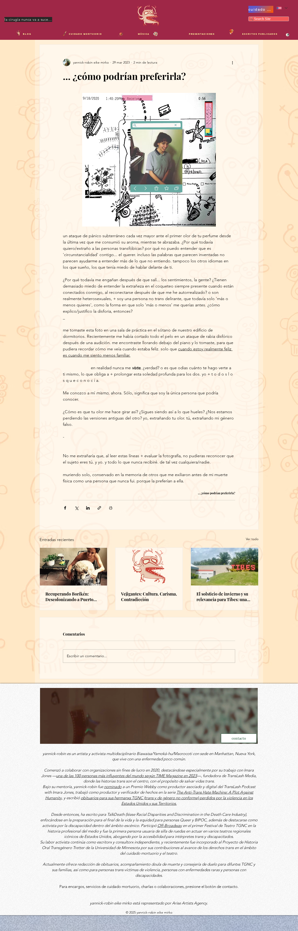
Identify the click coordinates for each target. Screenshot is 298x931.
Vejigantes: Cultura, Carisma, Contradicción (149, 596)
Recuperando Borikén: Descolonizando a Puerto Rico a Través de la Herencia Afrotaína (72, 596)
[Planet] (121, 34)
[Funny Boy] (231, 31)
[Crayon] (64, 33)
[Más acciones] (232, 62)
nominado (113, 786)
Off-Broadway (169, 825)
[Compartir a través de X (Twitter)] (76, 508)
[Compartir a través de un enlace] (99, 508)
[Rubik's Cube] (155, 34)
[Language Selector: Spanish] (281, 8)
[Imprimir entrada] (110, 508)
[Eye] (287, 35)
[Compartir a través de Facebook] (65, 508)
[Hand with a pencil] (18, 33)
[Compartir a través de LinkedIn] (88, 508)
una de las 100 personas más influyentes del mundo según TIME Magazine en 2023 (126, 775)
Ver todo (252, 539)
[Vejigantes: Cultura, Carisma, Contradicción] (149, 567)
